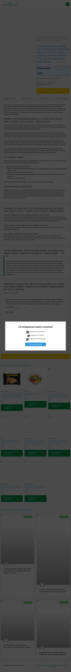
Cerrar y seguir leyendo (35, 344)
